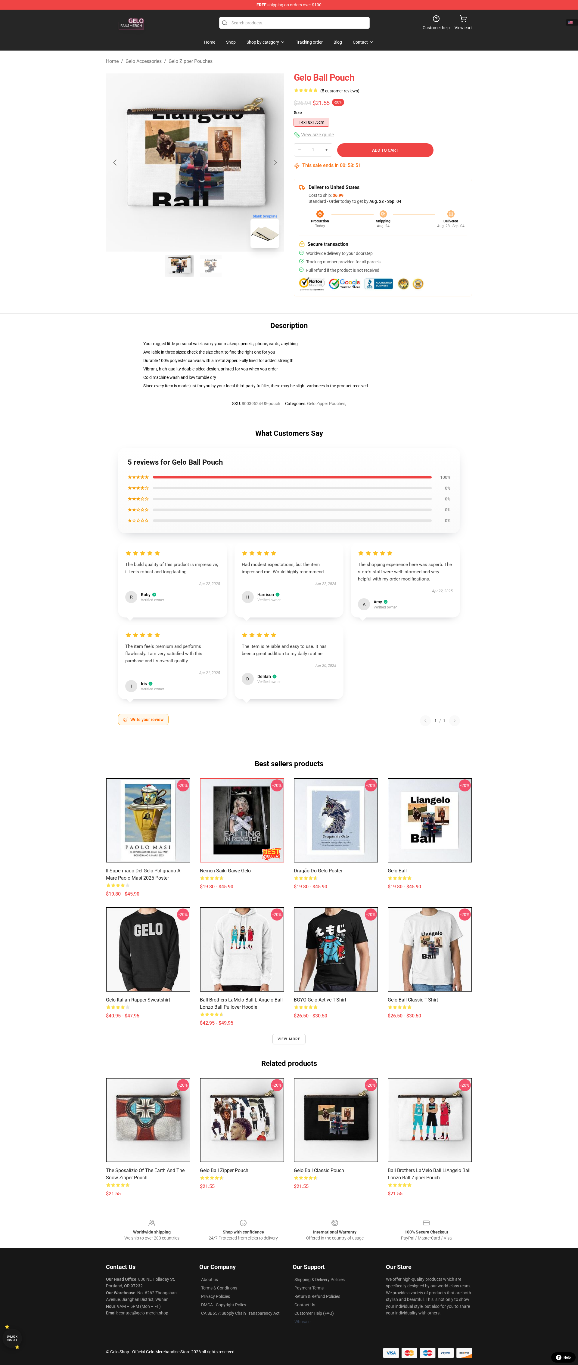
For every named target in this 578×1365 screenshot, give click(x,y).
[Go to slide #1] (179, 266)
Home (112, 61)
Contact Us (304, 1304)
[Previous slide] (115, 162)
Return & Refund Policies (317, 1296)
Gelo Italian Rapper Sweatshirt (138, 1000)
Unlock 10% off (12, 1338)
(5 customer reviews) (339, 90)
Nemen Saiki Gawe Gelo (225, 871)
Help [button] (567, 1357)
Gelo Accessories (144, 61)
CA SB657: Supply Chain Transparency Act (240, 1313)
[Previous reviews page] (425, 720)
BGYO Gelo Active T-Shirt (320, 1000)
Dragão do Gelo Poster (318, 871)
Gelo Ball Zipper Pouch (224, 1170)
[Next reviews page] (454, 720)
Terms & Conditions (219, 1288)
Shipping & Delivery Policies (319, 1279)
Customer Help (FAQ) (314, 1313)
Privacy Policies (215, 1296)
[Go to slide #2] (210, 266)
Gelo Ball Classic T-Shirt (413, 1000)
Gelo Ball (397, 871)
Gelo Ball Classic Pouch (319, 1170)
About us (209, 1279)
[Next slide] (275, 162)
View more (289, 1039)
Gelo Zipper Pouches (191, 61)
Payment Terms (309, 1288)
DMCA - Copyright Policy (223, 1304)
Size (298, 112)
